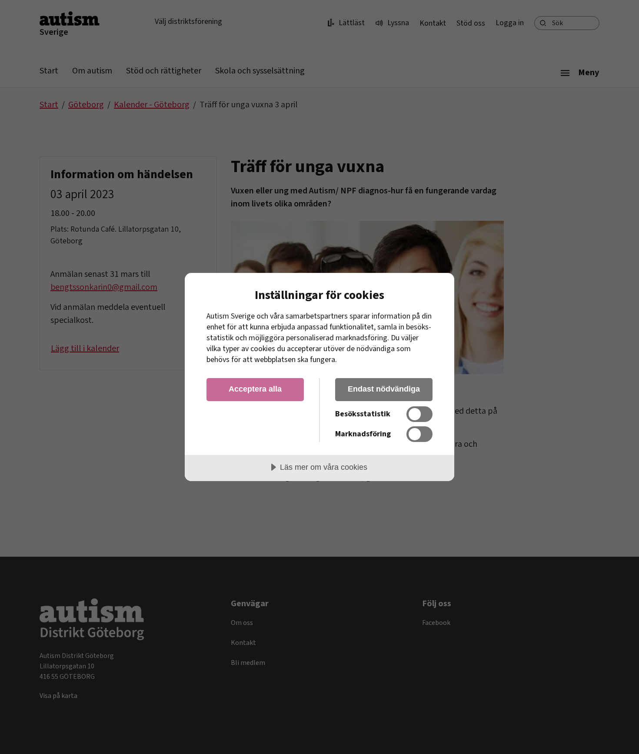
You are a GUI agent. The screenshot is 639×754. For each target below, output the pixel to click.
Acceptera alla (255, 389)
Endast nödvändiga (384, 389)
